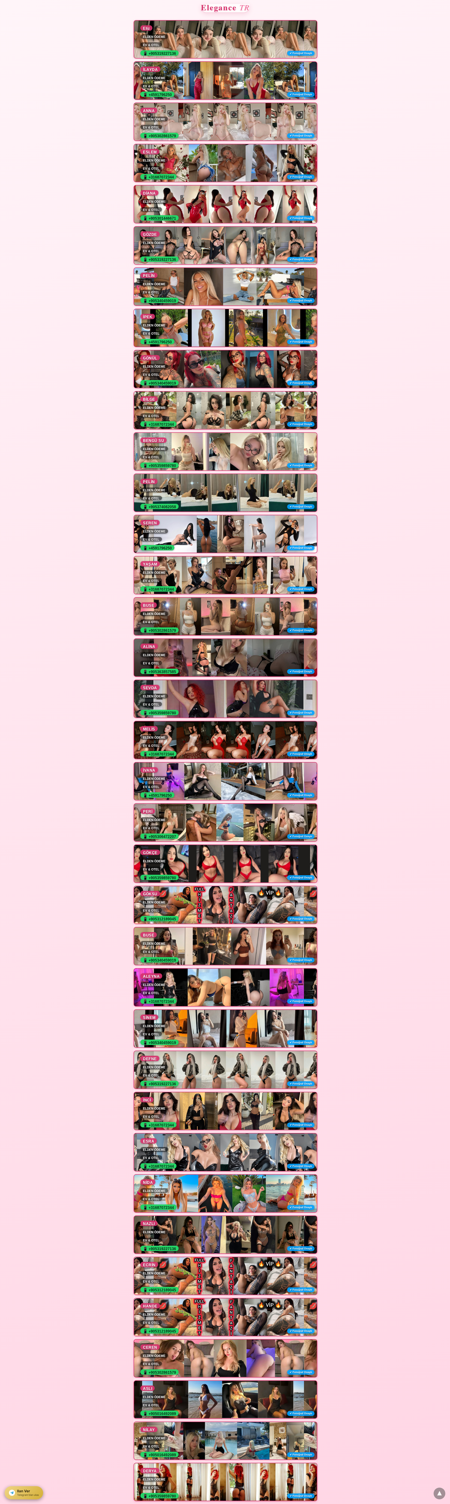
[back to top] (439, 1493)
